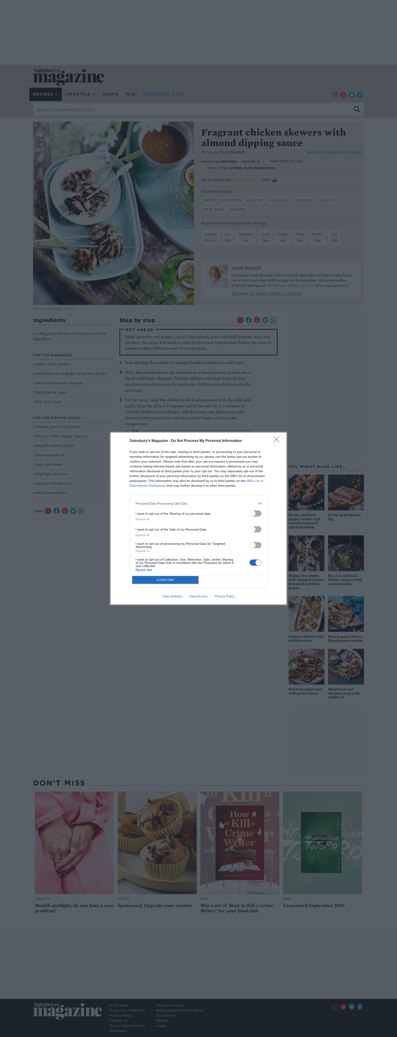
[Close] (278, 441)
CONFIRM (165, 580)
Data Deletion (172, 596)
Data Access (198, 596)
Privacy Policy (225, 596)
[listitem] (198, 503)
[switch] (255, 513)
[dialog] (198, 518)
